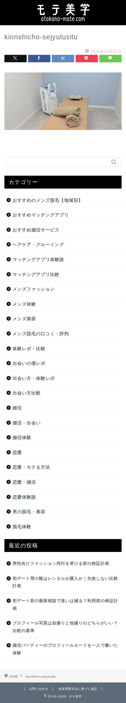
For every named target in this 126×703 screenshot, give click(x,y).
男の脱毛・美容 (29, 511)
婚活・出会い (27, 422)
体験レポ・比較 (29, 348)
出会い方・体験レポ (34, 378)
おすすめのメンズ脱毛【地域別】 (48, 200)
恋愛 (17, 452)
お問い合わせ (38, 688)
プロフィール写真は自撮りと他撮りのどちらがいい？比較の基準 (65, 627)
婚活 (17, 407)
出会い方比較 (27, 392)
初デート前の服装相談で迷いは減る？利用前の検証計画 (65, 605)
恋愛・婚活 (24, 482)
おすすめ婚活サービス (36, 229)
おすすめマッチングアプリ (41, 214)
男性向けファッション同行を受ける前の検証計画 (61, 563)
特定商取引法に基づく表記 (78, 688)
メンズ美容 (24, 318)
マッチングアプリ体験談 (38, 259)
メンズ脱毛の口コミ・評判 (41, 333)
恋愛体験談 (24, 496)
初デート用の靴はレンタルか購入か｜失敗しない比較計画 (65, 582)
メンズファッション (34, 289)
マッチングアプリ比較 (36, 274)
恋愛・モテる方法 (31, 467)
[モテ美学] (63, 20)
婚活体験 (22, 437)
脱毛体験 (22, 526)
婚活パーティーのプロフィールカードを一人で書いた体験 (65, 649)
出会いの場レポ (29, 363)
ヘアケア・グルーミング (38, 244)
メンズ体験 (24, 303)
